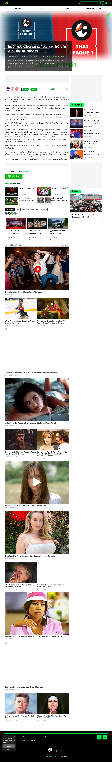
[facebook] (6, 213)
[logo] (7, 3)
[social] (99, 737)
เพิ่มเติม (5, 742)
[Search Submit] (100, 3)
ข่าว (23, 736)
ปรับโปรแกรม (34, 209)
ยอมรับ (9, 746)
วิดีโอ (44, 736)
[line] (12, 213)
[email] (15, 213)
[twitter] (9, 213)
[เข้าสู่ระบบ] (105, 2)
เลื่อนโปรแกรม (25, 209)
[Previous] (3, 229)
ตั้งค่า (8, 749)
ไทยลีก (18, 209)
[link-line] (13, 178)
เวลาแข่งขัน (44, 209)
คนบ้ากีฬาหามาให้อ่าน (28, 740)
